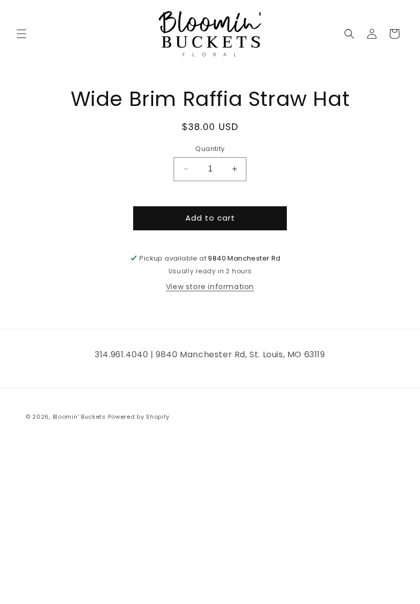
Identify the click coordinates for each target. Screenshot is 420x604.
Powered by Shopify (139, 417)
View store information (210, 287)
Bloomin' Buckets (79, 417)
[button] (21, 34)
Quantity (209, 149)
